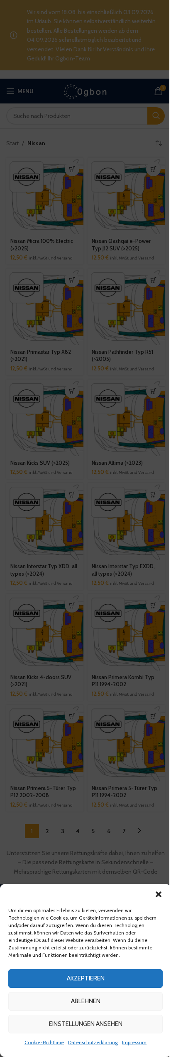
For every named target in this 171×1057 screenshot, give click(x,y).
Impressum (134, 1042)
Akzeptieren (86, 978)
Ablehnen (85, 1001)
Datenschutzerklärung (93, 1042)
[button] (158, 894)
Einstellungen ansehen (85, 1024)
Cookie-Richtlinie (44, 1042)
